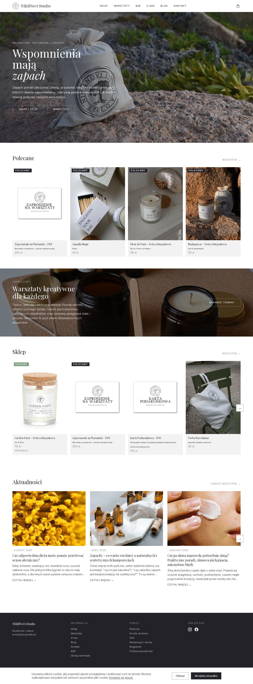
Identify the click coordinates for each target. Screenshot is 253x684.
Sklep (104, 5)
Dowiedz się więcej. (121, 677)
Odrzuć (180, 675)
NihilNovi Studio (36, 5)
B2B (138, 5)
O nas (151, 5)
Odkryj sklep (28, 109)
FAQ (131, 637)
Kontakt (180, 5)
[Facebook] (196, 629)
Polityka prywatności (141, 651)
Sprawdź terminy (221, 302)
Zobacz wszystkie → (226, 483)
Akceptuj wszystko (206, 675)
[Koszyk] (238, 6)
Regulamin (135, 646)
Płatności (134, 629)
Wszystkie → (231, 159)
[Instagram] (190, 629)
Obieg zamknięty (80, 655)
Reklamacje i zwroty (140, 642)
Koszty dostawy (138, 633)
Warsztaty (122, 5)
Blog (164, 5)
